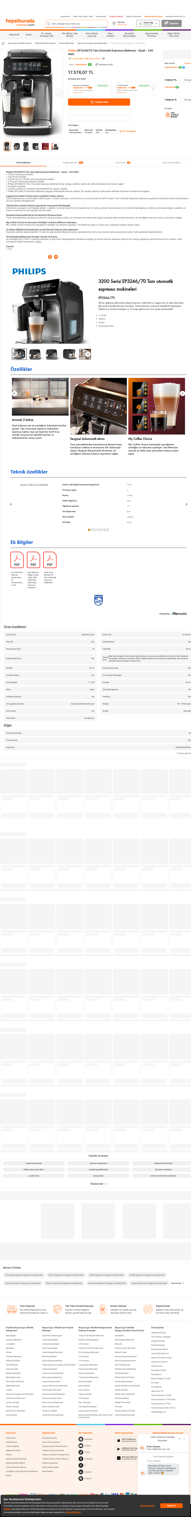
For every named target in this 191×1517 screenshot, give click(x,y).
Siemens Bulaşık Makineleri (126, 1356)
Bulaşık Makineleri (13, 1373)
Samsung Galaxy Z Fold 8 (161, 1395)
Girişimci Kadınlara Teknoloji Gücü (55, 1454)
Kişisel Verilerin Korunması (16, 1459)
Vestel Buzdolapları (49, 1369)
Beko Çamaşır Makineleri (52, 1377)
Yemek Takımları (12, 1406)
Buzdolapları (11, 1335)
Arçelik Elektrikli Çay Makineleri (127, 1386)
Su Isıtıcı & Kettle (12, 1402)
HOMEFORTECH (171, 67)
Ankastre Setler (12, 1369)
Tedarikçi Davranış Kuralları (53, 1450)
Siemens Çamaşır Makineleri (53, 1394)
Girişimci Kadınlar (116, 16)
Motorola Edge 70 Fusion (161, 1378)
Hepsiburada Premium (153, 16)
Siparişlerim (65, 16)
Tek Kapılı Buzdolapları (87, 1406)
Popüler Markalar (158, 1345)
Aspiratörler (119, 1335)
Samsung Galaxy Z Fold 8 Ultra (163, 1399)
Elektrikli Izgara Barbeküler (125, 1369)
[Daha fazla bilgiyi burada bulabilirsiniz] (163, 1474)
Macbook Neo (156, 1366)
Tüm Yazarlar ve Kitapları (161, 1337)
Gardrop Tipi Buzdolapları (88, 1340)
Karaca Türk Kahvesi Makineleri (54, 1386)
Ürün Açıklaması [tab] (23, 162)
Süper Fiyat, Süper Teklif (83, 16)
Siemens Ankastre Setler (52, 1398)
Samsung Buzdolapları (124, 1381)
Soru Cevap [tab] (123, 162)
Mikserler (118, 1344)
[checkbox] (89, 89)
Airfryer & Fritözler (13, 1360)
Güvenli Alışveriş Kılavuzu (16, 1467)
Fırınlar (8, 1352)
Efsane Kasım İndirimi (159, 1349)
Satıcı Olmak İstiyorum (51, 1442)
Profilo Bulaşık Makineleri (125, 1415)
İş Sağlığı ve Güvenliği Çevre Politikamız (22, 1471)
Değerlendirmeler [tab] (73, 162)
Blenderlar (10, 1348)
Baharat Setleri (121, 1352)
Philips (72, 50)
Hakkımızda (11, 1438)
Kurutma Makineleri (13, 1356)
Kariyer (9, 1454)
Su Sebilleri (10, 1344)
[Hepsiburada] (20, 21)
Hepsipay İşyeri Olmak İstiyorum (55, 1446)
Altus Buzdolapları (122, 1398)
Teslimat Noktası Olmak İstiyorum (55, 1459)
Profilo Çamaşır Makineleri (125, 1348)
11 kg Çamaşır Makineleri (88, 1377)
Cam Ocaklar (83, 1356)
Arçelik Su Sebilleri (49, 1411)
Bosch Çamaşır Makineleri (125, 1360)
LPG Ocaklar (83, 1344)
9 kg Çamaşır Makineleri (88, 1369)
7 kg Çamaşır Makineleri (88, 1365)
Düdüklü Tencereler (123, 1402)
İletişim (8, 1475)
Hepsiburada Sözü (158, 1332)
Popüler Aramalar (158, 1341)
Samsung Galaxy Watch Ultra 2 (163, 1408)
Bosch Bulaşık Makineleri (52, 1360)
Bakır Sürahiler (84, 1386)
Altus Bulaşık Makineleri (51, 1390)
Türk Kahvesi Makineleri (15, 1398)
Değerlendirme (93, 59)
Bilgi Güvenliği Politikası (15, 1463)
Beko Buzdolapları (49, 1356)
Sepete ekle (101, 101)
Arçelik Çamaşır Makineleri (52, 1373)
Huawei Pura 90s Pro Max (161, 1357)
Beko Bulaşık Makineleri (124, 1340)
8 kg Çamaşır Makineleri (88, 1411)
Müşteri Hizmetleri (133, 16)
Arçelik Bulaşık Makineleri (52, 1352)
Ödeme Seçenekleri (50, 1463)
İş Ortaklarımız (11, 1442)
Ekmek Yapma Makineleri (125, 1394)
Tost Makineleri (12, 1365)
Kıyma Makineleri (122, 1373)
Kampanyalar (101, 16)
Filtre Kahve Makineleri (15, 1381)
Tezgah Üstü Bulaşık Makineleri (91, 1335)
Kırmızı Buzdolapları (86, 1373)
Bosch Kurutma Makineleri (52, 1402)
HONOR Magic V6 (158, 1412)
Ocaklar (9, 1390)
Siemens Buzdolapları (50, 1344)
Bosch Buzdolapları (50, 1348)
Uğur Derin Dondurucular (52, 1335)
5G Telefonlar (156, 1387)
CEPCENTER (170, 87)
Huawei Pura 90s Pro (159, 1362)
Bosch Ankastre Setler (51, 1406)
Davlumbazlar (11, 1415)
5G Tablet (155, 1383)
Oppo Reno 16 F (157, 1391)
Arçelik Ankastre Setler (51, 1381)
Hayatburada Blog (49, 1438)
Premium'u (22, 25)
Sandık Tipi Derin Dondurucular (90, 1348)
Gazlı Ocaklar (83, 1390)
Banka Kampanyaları (50, 1467)
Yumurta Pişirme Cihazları (125, 1411)
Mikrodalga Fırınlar (13, 1377)
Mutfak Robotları (121, 1390)
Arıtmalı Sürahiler (85, 1381)
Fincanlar (118, 1406)
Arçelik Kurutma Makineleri (53, 1415)
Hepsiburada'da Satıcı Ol (175, 16)
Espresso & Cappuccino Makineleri (19, 1394)
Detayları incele (77, 92)
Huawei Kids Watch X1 (160, 1353)
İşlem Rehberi (47, 1471)
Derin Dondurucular (122, 1365)
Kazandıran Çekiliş (158, 1370)
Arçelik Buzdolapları (50, 1340)
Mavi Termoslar (84, 1402)
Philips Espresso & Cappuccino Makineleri (58, 1365)
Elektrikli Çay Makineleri (15, 1411)
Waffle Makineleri (13, 1386)
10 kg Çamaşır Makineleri (88, 1352)
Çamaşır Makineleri (13, 1340)
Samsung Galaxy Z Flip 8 (161, 1403)
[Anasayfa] (3, 43)
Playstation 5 (156, 1374)
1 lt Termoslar (83, 1398)
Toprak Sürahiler (84, 1394)
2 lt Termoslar (83, 1360)
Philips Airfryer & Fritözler (125, 1377)
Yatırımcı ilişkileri (12, 1446)
